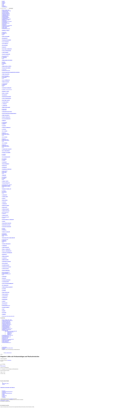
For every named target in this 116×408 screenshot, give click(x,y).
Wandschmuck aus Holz (6, 261)
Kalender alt (4, 207)
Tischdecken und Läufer (6, 266)
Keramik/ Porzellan (5, 307)
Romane (4, 32)
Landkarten (4, 194)
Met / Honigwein (5, 285)
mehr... (3, 34)
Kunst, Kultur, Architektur (7, 48)
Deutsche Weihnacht (6, 270)
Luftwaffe (4, 63)
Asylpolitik (4, 77)
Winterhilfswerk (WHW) (6, 169)
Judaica (3, 85)
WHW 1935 (4, 171)
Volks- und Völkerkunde (6, 50)
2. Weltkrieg (4, 105)
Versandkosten (9, 360)
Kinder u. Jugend (5, 93)
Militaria (4, 132)
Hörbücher (4, 254)
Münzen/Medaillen (5, 163)
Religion (4, 120)
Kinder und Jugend (5, 36)
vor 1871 (4, 129)
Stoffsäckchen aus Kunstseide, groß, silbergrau (7, 387)
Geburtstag (4, 276)
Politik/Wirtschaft (5, 259)
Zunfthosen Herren (5, 210)
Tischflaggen (4, 297)
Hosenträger (4, 234)
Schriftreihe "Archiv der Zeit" (7, 89)
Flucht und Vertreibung (6, 70)
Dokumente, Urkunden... (6, 188)
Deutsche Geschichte (6, 54)
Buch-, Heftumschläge (6, 150)
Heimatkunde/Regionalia (6, 96)
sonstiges (4, 213)
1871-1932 (4, 158)
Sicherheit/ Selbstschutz (6, 243)
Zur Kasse (7, 400)
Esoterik (4, 125)
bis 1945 (4, 154)
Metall (3, 310)
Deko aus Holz (5, 263)
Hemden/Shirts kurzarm (6, 224)
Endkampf (4, 69)
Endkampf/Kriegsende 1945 (7, 111)
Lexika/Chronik (5, 52)
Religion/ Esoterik (5, 81)
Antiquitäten (4, 203)
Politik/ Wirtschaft (5, 115)
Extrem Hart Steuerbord (6, 226)
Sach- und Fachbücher (6, 118)
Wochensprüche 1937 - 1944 (7, 184)
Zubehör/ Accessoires (6, 231)
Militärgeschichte (5, 256)
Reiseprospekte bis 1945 (6, 185)
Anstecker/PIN (5, 295)
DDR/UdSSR (4, 200)
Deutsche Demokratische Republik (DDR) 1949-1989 (11, 72)
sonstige (3, 217)
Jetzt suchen (11, 8)
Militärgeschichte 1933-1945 (7, 60)
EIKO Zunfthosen (5, 212)
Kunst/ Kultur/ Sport (5, 140)
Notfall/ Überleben (5, 247)
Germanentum (4, 83)
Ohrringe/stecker (5, 239)
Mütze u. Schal (5, 235)
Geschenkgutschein (5, 281)
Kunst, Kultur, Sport (6, 100)
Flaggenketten (4, 299)
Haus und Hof (5, 45)
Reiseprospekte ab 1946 (6, 186)
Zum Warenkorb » (3, 400)
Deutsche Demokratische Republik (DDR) (9, 113)
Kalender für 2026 (5, 205)
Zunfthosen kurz (5, 215)
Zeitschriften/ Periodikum (6, 87)
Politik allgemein (5, 75)
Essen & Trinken (5, 41)
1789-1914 (4, 56)
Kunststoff (4, 312)
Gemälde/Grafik (5, 196)
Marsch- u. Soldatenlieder (6, 250)
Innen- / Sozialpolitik (6, 76)
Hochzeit (4, 278)
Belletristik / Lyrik (5, 30)
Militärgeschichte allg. (6, 107)
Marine (3, 62)
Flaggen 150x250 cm (5, 292)
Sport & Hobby (5, 43)
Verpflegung (4, 245)
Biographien (4, 38)
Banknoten (4, 165)
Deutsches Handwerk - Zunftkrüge (8, 219)
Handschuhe (4, 233)
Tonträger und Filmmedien (6, 273)
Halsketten (4, 241)
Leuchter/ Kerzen (5, 268)
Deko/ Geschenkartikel (6, 272)
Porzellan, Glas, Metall (6, 152)
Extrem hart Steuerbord (6, 305)
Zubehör (4, 314)
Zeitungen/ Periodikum (6, 127)
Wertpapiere (4, 167)
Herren (3, 229)
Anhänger (4, 240)
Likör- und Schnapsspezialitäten (7, 283)
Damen (3, 228)
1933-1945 (4, 159)
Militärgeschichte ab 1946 (6, 66)
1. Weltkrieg (4, 57)
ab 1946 (3, 160)
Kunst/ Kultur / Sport (5, 134)
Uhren (3, 198)
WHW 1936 (4, 172)
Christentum (4, 84)
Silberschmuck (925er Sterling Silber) (8, 237)
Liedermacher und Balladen (7, 252)
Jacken (3, 221)
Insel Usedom (4, 304)
